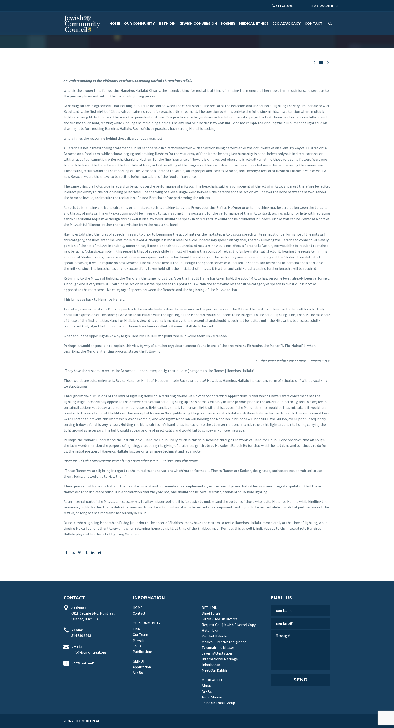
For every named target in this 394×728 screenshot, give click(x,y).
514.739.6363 (284, 6)
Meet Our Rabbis (215, 670)
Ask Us (138, 672)
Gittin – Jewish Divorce (219, 619)
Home (114, 23)
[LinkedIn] (93, 552)
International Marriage (220, 659)
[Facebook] (66, 552)
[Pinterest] (80, 552)
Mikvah (138, 640)
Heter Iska (210, 630)
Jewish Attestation (217, 653)
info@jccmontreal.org (88, 652)
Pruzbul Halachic (215, 636)
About (206, 685)
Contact (314, 23)
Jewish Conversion (198, 23)
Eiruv (136, 628)
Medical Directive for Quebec (224, 641)
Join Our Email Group (218, 702)
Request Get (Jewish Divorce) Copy (229, 624)
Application (142, 667)
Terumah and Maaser (218, 647)
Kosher (228, 23)
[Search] (329, 23)
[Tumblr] (86, 552)
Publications (143, 651)
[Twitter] (73, 552)
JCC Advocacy (287, 23)
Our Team (140, 634)
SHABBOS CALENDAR (324, 6)
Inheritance (211, 664)
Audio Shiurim (212, 697)
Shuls (137, 646)
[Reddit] (99, 552)
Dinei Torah (211, 613)
